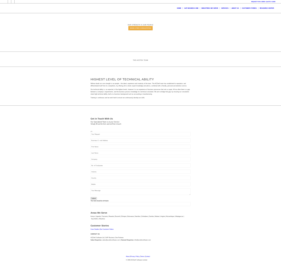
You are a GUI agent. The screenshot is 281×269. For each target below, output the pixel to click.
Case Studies (95, 229)
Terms (142, 256)
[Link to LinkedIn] (12, 1)
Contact (147, 256)
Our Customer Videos (107, 229)
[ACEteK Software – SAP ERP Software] (11, 8)
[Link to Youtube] (16, 1)
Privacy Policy (135, 256)
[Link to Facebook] (6, 1)
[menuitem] (179, 8)
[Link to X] (9, 1)
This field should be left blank (100, 201)
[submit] (91, 131)
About (128, 256)
